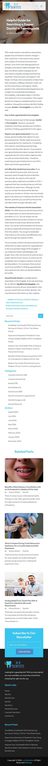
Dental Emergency (15, 400)
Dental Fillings (14, 404)
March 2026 (13, 428)
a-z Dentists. (28, 760)
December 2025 (14, 441)
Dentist (28, 33)
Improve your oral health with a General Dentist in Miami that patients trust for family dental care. (24, 349)
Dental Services (11, 709)
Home (7, 691)
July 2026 (12, 416)
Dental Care (13, 391)
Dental (11, 383)
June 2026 (12, 420)
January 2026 (13, 437)
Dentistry (8, 705)
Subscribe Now (24, 651)
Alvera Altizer (14, 492)
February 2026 (14, 433)
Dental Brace (13, 387)
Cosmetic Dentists (15, 379)
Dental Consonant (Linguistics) (20, 396)
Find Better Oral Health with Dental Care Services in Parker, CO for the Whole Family (24, 328)
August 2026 (13, 412)
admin (11, 33)
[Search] (40, 316)
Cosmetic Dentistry (16, 375)
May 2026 (12, 424)
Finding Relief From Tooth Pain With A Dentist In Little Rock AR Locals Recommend (21, 603)
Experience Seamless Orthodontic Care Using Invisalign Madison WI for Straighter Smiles (25, 338)
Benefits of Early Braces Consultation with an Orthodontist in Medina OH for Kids (23, 488)
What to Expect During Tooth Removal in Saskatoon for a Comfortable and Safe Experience (22, 545)
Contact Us (9, 716)
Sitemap (28, 762)
